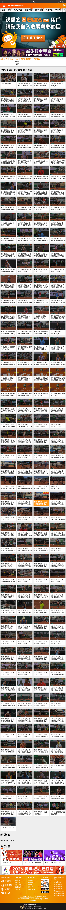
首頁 (33, 2)
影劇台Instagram (59, 893)
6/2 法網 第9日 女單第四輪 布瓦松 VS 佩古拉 (58, 303)
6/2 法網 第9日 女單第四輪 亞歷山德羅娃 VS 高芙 (8, 318)
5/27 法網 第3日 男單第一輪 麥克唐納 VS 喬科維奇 (41, 690)
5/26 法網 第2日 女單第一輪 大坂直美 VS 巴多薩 (8, 768)
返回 (2, 2)
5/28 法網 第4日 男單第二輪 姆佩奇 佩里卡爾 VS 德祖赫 (7, 597)
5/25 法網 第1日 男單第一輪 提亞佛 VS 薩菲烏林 (24, 783)
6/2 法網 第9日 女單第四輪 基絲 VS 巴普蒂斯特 (41, 287)
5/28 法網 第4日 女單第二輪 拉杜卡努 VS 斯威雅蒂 (58, 597)
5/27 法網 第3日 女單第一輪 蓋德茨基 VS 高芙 (58, 690)
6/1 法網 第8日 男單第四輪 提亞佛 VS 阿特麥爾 (41, 349)
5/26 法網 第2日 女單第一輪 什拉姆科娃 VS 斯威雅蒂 (25, 768)
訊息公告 (30, 882)
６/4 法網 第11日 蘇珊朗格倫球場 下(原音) (7, 210)
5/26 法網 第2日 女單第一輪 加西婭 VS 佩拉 (57, 737)
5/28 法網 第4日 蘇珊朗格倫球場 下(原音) (40, 628)
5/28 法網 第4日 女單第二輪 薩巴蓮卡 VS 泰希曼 (25, 597)
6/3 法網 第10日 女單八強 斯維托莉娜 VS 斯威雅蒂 (58, 241)
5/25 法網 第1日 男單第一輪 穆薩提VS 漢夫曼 (57, 783)
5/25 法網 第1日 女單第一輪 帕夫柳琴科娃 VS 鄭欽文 (8, 798)
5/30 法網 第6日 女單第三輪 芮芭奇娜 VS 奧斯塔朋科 (8, 473)
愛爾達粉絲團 (58, 882)
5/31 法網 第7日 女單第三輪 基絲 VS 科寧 (8, 411)
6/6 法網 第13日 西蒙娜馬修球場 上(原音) (7, 132)
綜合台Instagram (59, 895)
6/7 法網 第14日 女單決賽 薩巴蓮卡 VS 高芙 (24, 101)
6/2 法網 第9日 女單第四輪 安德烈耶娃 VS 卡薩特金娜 (8, 303)
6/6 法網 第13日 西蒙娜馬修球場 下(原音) (57, 117)
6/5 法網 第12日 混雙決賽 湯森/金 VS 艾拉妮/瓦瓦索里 (40, 148)
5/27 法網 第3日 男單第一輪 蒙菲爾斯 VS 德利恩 (25, 690)
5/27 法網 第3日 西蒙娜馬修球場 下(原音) (7, 659)
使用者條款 (18, 885)
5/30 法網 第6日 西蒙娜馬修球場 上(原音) (24, 504)
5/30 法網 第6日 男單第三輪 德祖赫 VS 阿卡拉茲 (41, 473)
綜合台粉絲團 (58, 889)
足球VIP (58, 10)
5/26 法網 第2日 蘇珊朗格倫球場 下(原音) (40, 721)
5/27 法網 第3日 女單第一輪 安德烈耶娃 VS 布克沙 (8, 690)
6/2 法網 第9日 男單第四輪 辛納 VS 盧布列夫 (25, 303)
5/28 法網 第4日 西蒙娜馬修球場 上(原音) (57, 613)
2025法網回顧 (6, 83)
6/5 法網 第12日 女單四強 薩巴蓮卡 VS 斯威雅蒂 (24, 148)
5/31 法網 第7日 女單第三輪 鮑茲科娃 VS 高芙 (58, 411)
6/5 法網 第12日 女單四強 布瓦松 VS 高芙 (8, 148)
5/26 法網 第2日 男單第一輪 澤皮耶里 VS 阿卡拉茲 (8, 752)
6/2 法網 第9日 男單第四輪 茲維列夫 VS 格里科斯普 (57, 287)
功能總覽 (17, 889)
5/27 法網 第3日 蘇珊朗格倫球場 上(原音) (57, 659)
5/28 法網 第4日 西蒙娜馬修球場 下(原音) (40, 613)
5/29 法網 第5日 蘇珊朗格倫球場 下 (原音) (57, 566)
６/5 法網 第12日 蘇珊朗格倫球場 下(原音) (57, 148)
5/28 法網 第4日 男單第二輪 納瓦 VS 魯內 (41, 597)
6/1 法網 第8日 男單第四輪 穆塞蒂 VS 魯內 (8, 365)
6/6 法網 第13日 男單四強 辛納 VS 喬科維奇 (8, 117)
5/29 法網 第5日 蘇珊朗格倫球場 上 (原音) (8, 582)
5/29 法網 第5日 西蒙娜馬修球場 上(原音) (40, 566)
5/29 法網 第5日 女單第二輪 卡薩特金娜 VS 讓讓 (58, 520)
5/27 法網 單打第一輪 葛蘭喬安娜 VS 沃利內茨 (25, 706)
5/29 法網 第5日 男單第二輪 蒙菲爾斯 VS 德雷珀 (8, 535)
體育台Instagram (59, 891)
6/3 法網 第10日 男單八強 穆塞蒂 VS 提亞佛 (41, 241)
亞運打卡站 (38, 10)
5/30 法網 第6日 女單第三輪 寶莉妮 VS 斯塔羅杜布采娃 (57, 473)
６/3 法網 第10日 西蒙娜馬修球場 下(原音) (24, 256)
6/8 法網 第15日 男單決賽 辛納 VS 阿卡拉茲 (25, 86)
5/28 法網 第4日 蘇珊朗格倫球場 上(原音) (57, 628)
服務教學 (30, 887)
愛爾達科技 (8, 881)
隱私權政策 (18, 887)
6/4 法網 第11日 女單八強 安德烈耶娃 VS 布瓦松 (8, 194)
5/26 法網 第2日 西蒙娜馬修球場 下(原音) (7, 721)
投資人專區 (8, 885)
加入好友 (7, 893)
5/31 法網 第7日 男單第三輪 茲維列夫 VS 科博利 (8, 427)
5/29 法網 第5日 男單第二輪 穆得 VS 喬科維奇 (25, 535)
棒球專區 (49, 10)
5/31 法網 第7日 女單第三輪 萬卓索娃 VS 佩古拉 (25, 427)
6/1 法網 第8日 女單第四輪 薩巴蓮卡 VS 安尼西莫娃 (57, 349)
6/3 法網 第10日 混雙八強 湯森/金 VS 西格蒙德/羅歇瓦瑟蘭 (41, 225)
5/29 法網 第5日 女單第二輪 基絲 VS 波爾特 (25, 551)
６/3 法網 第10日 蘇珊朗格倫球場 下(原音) (57, 256)
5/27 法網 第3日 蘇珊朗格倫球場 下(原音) (40, 659)
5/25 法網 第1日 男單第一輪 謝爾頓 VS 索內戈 (41, 783)
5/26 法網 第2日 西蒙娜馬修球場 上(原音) (24, 721)
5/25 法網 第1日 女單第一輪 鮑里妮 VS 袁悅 (8, 783)
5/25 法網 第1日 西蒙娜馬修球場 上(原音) (7, 814)
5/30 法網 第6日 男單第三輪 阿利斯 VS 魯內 (8, 489)
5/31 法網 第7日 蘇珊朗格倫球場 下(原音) (40, 442)
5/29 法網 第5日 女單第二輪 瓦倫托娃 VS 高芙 (41, 535)
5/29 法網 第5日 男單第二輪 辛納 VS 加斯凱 (8, 551)
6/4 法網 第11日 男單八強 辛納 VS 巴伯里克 (58, 179)
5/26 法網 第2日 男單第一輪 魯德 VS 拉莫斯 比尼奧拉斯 (41, 768)
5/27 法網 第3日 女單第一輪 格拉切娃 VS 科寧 (8, 706)
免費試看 (17, 880)
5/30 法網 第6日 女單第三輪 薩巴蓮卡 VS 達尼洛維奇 (25, 489)
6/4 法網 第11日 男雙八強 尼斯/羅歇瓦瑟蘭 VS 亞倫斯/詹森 (8, 179)
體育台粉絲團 (58, 884)
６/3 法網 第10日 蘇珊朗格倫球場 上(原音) (8, 272)
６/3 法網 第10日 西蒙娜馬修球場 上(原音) (41, 256)
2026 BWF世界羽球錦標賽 (32, 863)
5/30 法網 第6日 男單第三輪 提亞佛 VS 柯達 (57, 458)
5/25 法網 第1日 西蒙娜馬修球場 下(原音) (57, 798)
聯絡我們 (33, 900)
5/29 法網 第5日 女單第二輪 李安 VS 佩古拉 (41, 551)
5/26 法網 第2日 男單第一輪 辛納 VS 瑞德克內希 (41, 752)
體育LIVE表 (18, 10)
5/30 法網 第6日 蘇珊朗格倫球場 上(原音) (57, 504)
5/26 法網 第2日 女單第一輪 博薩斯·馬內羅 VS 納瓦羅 (24, 752)
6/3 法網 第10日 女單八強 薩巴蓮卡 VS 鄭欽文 (8, 256)
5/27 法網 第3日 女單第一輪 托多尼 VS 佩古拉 (57, 675)
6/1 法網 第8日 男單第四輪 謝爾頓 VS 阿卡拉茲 (25, 365)
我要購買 (61, 2)
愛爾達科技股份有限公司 (27, 897)
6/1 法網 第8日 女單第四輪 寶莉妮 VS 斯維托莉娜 (58, 365)
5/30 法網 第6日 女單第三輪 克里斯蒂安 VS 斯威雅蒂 (25, 473)
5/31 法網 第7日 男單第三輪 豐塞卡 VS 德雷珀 (24, 411)
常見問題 (30, 880)
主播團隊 (7, 889)
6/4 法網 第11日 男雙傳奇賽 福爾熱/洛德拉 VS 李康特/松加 (58, 163)
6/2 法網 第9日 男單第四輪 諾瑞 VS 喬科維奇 (41, 303)
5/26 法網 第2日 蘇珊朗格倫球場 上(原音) (57, 721)
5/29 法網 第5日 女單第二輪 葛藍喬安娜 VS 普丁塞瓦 (58, 535)
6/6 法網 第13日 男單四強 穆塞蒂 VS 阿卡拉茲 (41, 117)
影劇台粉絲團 (58, 886)
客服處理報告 (31, 889)
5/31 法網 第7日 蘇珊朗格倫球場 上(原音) (57, 442)
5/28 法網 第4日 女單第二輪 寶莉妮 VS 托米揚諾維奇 (24, 613)
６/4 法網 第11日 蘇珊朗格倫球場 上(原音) (24, 210)
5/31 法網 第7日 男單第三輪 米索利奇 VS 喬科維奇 (41, 411)
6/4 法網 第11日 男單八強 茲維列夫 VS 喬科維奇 (41, 179)
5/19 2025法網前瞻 (7, 827)
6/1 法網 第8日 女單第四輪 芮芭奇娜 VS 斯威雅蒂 (41, 365)
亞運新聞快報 (6, 863)
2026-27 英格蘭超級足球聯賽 (55, 863)
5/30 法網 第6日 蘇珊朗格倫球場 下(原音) (40, 504)
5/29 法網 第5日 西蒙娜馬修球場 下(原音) (24, 566)
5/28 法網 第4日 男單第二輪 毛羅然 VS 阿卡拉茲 (8, 613)
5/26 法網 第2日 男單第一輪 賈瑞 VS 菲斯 (41, 737)
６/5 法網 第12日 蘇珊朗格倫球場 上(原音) (8, 163)
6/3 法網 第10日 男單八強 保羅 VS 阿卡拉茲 (25, 241)
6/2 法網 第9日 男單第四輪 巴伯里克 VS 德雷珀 (24, 287)
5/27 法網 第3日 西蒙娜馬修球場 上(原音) (24, 659)
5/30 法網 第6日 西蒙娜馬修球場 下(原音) (7, 504)
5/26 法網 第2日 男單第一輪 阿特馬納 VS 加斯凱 (58, 752)
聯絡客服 (30, 885)
